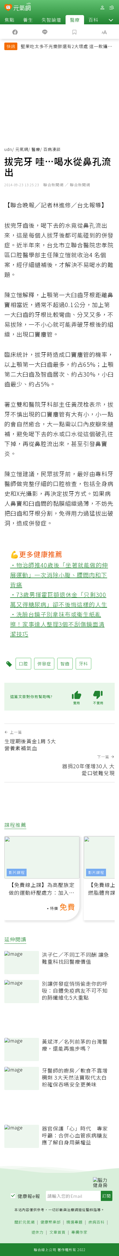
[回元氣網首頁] (22, 7)
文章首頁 (57, 1232)
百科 (93, 19)
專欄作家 (79, 1232)
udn (8, 149)
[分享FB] (15, 31)
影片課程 (17, 872)
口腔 (23, 663)
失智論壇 (51, 19)
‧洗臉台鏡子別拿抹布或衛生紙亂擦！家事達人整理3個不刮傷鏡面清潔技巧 (57, 624)
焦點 (9, 19)
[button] (111, 19)
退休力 (37, 1232)
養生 (28, 19)
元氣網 (21, 149)
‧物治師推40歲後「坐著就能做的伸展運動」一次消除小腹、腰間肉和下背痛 (59, 575)
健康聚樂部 (50, 1222)
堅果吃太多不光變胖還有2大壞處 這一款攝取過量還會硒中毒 (66, 47)
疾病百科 (96, 1222)
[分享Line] (45, 31)
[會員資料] (102, 7)
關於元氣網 (24, 1222)
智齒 (65, 663)
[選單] (111, 7)
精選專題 (74, 1222)
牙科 (83, 663)
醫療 (75, 19)
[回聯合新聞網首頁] (8, 8)
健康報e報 (29, 1196)
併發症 (44, 663)
